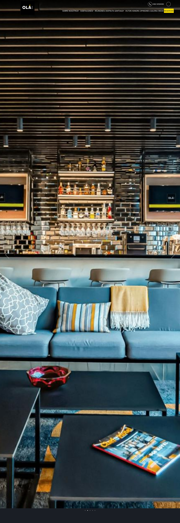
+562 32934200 (158, 4)
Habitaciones (86, 11)
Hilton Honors (132, 11)
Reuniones (100, 11)
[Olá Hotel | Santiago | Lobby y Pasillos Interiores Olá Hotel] (87, 510)
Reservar (168, 11)
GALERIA (154, 11)
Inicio (160, 11)
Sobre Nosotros (70, 11)
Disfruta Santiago (114, 11)
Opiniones (145, 11)
